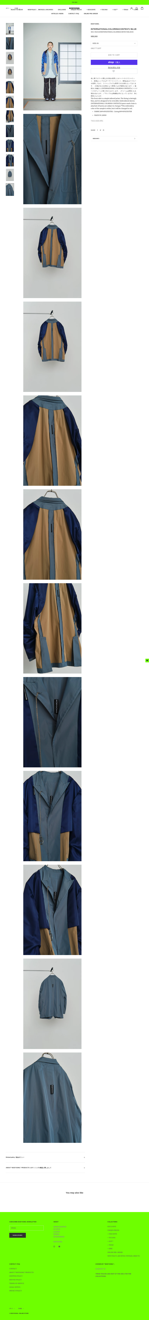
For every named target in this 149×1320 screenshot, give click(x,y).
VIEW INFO (96, 138)
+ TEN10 (125, 10)
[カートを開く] (142, 8)
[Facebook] (97, 130)
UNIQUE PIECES (76, 10)
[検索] (137, 8)
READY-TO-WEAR (17, 10)
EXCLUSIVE (62, 10)
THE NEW (74, 2)
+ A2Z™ (115, 10)
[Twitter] (100, 130)
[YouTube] (59, 1246)
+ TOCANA (104, 10)
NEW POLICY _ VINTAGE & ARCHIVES (40, 10)
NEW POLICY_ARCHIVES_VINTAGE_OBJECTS (123, 1256)
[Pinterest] (103, 130)
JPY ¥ (7, 8)
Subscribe (17, 1235)
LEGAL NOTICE (14, 1287)
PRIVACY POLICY (15, 1291)
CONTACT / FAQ (73, 13)
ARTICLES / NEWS (57, 13)
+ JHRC (110, 1249)
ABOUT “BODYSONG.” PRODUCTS (21, 1272)
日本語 (16, 8)
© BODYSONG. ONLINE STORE (19, 1313)
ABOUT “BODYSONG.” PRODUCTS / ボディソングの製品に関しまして (28, 1168)
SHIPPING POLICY (15, 1276)
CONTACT (13, 1269)
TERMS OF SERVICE (16, 1283)
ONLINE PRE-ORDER (91, 13)
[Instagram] (54, 1246)
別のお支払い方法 (114, 67)
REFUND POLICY (15, 1280)
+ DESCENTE (91, 10)
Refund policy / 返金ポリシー (15, 1157)
